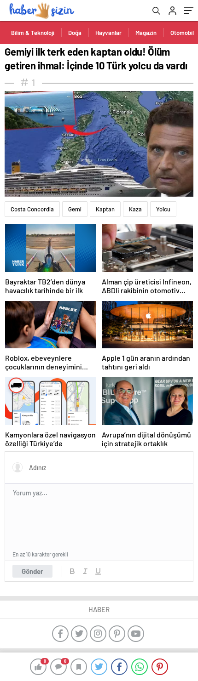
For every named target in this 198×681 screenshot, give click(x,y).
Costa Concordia (32, 209)
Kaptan (105, 209)
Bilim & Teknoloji (32, 32)
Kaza (135, 209)
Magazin (146, 32)
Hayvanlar (108, 32)
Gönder (32, 571)
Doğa (75, 32)
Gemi (75, 209)
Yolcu (163, 209)
